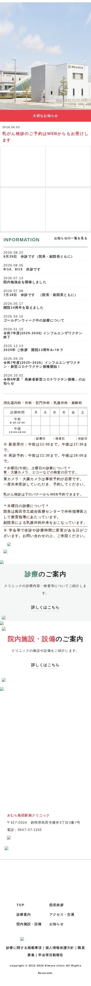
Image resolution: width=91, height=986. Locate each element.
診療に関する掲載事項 (24, 948)
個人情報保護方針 (60, 948)
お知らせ (56, 924)
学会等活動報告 (50, 955)
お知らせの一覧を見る (71, 238)
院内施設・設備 (29, 924)
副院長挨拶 (23, 219)
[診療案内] (23, 167)
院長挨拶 (23, 200)
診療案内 (24, 914)
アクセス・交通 (61, 914)
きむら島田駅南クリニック (45, 15)
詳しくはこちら (45, 607)
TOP (20, 905)
